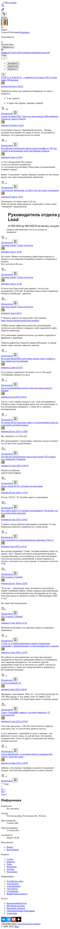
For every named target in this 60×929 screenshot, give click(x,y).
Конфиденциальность (17, 894)
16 (2, 791)
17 (4, 791)
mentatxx (5, 86)
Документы (12, 889)
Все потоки (11, 2)
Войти (10, 847)
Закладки (13, 63)
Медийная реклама (16, 906)
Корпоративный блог (17, 903)
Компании (12, 866)
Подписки (12, 69)
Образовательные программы (21, 911)
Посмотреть (6, 113)
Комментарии (41, 52)
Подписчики (13, 66)
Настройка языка (9, 924)
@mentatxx (24, 32)
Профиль (5, 52)
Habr (16, 926)
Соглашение (12, 891)
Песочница (12, 872)
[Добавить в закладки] (15, 113)
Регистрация (13, 849)
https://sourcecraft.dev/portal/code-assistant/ (20, 320)
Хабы (9, 864)
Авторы (10, 869)
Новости (29, 52)
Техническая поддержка (29, 924)
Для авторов (12, 884)
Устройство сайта (15, 881)
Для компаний (13, 886)
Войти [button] (4, 17)
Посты (22, 52)
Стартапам (12, 913)
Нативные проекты (16, 908)
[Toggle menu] (2, 3)
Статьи (14, 52)
